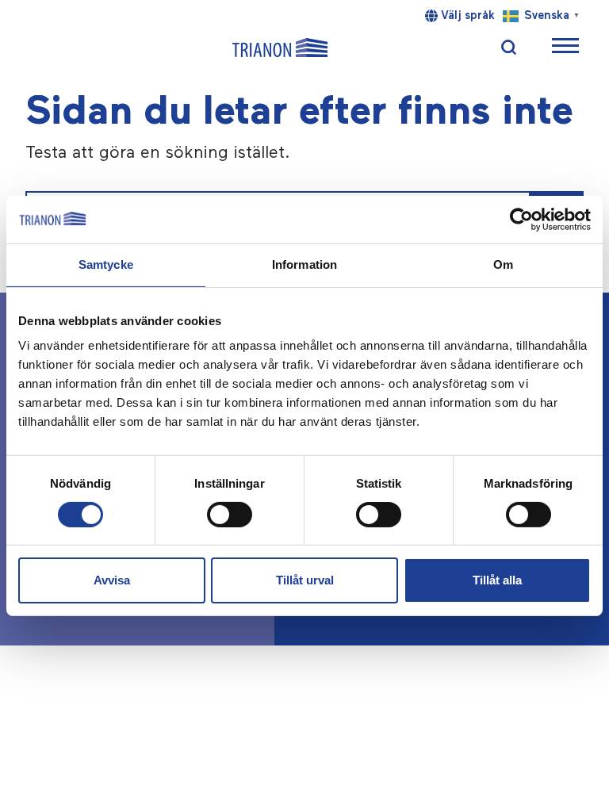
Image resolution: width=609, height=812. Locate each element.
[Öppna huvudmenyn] (565, 47)
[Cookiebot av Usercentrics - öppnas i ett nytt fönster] (521, 220)
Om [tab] (503, 264)
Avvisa (112, 580)
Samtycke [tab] (106, 264)
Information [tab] (304, 264)
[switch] (229, 514)
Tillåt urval (305, 580)
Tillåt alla (497, 580)
